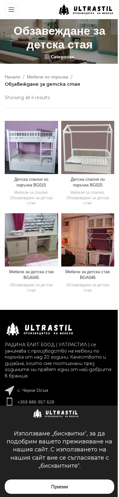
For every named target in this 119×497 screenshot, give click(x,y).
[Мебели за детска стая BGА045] (31, 240)
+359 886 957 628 (35, 402)
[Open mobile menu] (11, 9)
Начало (12, 76)
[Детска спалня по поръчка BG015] (31, 147)
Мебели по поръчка (47, 76)
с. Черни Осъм (32, 390)
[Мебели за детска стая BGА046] (88, 240)
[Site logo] (85, 9)
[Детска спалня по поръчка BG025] (88, 147)
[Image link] (40, 328)
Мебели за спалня (31, 192)
